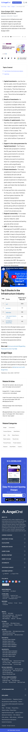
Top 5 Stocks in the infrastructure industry (13, 71)
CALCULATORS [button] (5, 542)
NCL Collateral (16, 715)
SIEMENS (8, 308)
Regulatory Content (17, 699)
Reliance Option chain (8, 634)
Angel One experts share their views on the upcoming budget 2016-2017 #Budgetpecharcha (13, 399)
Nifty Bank (10, 613)
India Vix (13, 618)
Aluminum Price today (18, 660)
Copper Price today (7, 660)
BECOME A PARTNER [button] (7, 555)
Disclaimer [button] (5, 695)
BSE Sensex (15, 616)
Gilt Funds (5, 682)
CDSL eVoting (5, 717)
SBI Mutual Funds (19, 669)
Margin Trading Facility (16, 597)
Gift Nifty (19, 618)
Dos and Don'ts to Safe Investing (9, 701)
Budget (5, 427)
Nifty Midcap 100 (6, 616)
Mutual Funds (15, 439)
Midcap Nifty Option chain (9, 633)
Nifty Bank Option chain (18, 631)
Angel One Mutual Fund (8, 669)
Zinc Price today (6, 662)
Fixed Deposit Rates (13, 598)
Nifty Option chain (7, 631)
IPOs (9, 435)
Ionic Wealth (13, 591)
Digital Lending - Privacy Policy (9, 710)
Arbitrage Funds (16, 680)
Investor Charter (19, 712)
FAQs (3, 708)
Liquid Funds (13, 678)
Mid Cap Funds (12, 682)
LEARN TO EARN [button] (6, 551)
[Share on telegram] (2, 58)
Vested (20, 603)
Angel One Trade (14, 595)
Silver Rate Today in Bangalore (10, 652)
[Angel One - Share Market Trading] (6, 2)
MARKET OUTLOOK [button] (6, 559)
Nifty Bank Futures (15, 623)
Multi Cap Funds (21, 682)
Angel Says (6, 74)
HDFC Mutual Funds (17, 670)
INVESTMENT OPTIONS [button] (7, 539)
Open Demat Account (17, 2)
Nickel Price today (16, 662)
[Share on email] (15, 58)
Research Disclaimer (7, 699)
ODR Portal (20, 717)
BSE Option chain (19, 634)
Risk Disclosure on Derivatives (9, 719)
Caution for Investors (7, 722)
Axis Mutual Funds (7, 670)
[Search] (24, 2)
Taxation (20, 446)
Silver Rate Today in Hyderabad (10, 651)
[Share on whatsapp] (5, 58)
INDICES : (4, 611)
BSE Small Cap (6, 618)
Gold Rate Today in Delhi (8, 641)
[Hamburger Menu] (26, 2)
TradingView (5, 604)
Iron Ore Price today (7, 664)
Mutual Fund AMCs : (7, 667)
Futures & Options (7, 431)
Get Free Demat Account (14, 730)
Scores (20, 701)
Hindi (4, 435)
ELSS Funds (5, 678)
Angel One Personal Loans (8, 712)
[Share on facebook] (12, 58)
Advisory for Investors (7, 715)
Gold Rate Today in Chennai (9, 643)
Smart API (5, 598)
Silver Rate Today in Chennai (9, 654)
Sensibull (4, 603)
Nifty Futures (6, 623)
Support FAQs (15, 573)
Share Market (13, 446)
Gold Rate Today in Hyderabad (10, 644)
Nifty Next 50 (19, 615)
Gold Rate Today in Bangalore (9, 646)
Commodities (12, 427)
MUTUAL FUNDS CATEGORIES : (9, 677)
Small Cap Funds (6, 680)
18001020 (6, 573)
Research (5, 446)
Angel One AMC (6, 591)
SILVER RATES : (5, 649)
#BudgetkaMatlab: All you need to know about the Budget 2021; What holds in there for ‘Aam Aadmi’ (13, 414)
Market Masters (15, 435)
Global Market (17, 431)
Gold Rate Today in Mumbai (9, 639)
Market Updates (6, 439)
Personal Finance (7, 442)
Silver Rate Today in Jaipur (9, 656)
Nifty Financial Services (8, 615)
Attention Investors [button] (8, 689)
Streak (15, 603)
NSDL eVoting (13, 717)
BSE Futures (6, 626)
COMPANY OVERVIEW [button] (7, 535)
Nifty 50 (4, 613)
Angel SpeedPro (6, 597)
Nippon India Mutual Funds (9, 674)
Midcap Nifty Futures (8, 625)
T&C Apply (8, 708)
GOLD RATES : (5, 637)
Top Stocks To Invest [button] (7, 567)
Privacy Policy (15, 708)
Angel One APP (6, 595)
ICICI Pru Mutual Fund (7, 672)
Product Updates (17, 442)
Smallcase (10, 603)
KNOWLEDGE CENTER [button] (7, 546)
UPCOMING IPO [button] (5, 562)
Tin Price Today (17, 664)
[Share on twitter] (8, 58)
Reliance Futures (18, 625)
